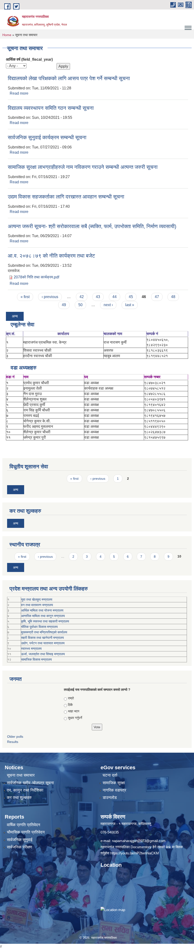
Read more (19, 93)
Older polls (15, 736)
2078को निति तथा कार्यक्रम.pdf (36, 277)
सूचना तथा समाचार (21, 775)
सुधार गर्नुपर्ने (75, 718)
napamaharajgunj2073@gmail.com (139, 841)
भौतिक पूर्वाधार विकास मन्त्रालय (39, 627)
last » (129, 305)
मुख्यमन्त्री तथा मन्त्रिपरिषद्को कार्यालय (44, 632)
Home (6, 35)
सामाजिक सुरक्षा (114, 783)
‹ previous (50, 297)
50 (80, 305)
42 (81, 297)
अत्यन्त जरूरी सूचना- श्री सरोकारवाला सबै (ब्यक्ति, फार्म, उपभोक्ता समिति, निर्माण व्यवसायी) (92, 226)
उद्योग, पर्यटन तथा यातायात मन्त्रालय (43, 643)
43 (98, 297)
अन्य (15, 316)
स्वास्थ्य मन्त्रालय (31, 648)
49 (64, 305)
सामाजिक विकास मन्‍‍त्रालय (36, 659)
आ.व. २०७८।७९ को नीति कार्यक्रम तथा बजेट (51, 256)
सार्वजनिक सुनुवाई (19, 840)
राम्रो (71, 698)
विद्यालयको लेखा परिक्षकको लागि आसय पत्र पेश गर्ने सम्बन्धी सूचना (69, 78)
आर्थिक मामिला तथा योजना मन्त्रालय (42, 610)
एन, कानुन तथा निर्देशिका (25, 790)
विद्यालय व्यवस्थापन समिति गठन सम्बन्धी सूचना (51, 108)
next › (108, 305)
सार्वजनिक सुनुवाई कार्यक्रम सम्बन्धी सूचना (47, 137)
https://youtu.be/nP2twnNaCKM (134, 853)
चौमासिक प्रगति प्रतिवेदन (26, 832)
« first (25, 297)
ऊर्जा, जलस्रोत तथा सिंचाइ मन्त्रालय (43, 654)
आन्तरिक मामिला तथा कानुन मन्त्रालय (43, 616)
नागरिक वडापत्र (114, 790)
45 (131, 297)
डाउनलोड (110, 797)
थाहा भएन (73, 711)
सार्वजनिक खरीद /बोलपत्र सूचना (30, 783)
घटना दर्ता (110, 775)
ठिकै (70, 705)
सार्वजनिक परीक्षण (19, 847)
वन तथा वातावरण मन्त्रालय (37, 605)
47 (157, 297)
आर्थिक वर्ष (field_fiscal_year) (29, 59)
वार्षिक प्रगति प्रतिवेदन (23, 825)
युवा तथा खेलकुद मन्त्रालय (36, 599)
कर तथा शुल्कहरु (19, 797)
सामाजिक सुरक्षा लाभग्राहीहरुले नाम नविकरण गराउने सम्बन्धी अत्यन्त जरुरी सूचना (83, 167)
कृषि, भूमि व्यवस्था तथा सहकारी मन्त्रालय (45, 621)
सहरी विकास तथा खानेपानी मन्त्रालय (42, 638)
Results (12, 742)
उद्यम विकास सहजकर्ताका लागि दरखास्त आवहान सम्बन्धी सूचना (66, 197)
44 (114, 297)
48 (173, 297)
